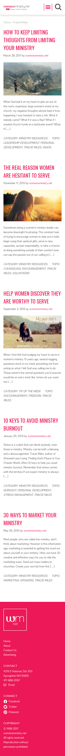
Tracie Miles (32, 147)
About (6, 646)
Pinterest (14, 712)
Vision (46, 147)
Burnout (9, 490)
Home (6, 641)
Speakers (26, 580)
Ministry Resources (33, 138)
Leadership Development (21, 143)
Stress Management (18, 495)
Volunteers (20, 273)
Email (10, 685)
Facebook (14, 701)
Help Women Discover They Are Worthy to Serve (32, 297)
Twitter (13, 707)
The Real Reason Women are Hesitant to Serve (28, 171)
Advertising (9, 655)
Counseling (12, 268)
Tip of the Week (30, 391)
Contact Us (9, 650)
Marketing (11, 580)
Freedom (34, 396)
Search (58, 7)
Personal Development (34, 490)
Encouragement (34, 268)
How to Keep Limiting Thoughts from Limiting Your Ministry (29, 40)
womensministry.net (16, 9)
